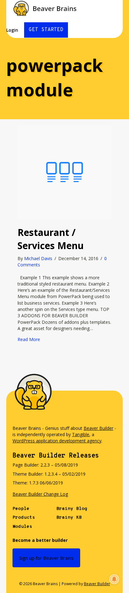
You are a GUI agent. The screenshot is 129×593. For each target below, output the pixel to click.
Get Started (46, 30)
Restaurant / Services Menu (51, 239)
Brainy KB (69, 517)
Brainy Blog (71, 508)
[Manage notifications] (114, 579)
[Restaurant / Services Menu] (64, 172)
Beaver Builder (98, 428)
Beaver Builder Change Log (40, 494)
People (21, 508)
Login (12, 30)
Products (24, 517)
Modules (22, 526)
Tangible (80, 434)
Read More (29, 339)
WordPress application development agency (57, 441)
